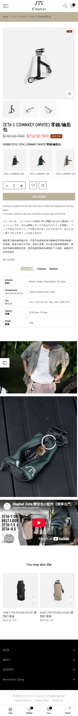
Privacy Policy (42, 700)
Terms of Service (23, 700)
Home (5, 16)
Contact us (57, 700)
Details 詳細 (26, 268)
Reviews (54, 268)
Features (41, 268)
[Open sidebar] (4, 363)
